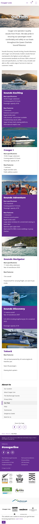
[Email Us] (27, 3)
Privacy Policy (8, 399)
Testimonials (8, 410)
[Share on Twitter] (19, 427)
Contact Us (24, 464)
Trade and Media (7, 464)
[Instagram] (12, 452)
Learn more (19, 519)
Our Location (8, 389)
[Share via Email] (24, 427)
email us (11, 439)
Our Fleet (7, 403)
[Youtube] (8, 452)
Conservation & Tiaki (8, 462)
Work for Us (7, 417)
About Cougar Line (9, 392)
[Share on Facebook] (14, 427)
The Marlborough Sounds (12, 396)
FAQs (5, 406)
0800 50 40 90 (21, 437)
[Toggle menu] (36, 3)
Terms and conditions (27, 458)
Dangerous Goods (9, 413)
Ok (3, 522)
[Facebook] (3, 452)
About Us (6, 385)
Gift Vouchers (25, 462)
